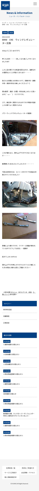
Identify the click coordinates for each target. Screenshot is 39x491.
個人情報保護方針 (11, 477)
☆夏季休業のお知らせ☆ (11, 343)
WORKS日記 (7, 309)
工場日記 (6, 323)
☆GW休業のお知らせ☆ (11, 352)
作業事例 (6, 316)
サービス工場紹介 (11, 472)
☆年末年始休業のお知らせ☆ (13, 402)
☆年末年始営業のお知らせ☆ (13, 372)
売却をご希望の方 (28, 468)
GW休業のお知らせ (9, 392)
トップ (4, 23)
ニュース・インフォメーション (18, 23)
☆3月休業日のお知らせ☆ (12, 362)
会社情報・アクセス (28, 472)
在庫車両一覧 (10, 468)
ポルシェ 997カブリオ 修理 (21, 292)
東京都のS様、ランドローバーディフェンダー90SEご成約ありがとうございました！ (18, 413)
